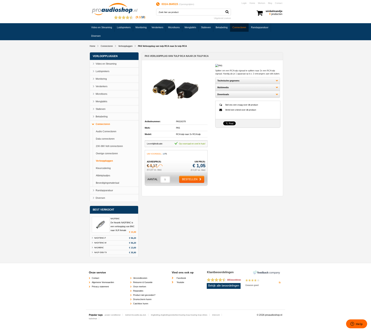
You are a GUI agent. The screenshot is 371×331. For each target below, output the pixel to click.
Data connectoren (105, 138)
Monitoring (141, 27)
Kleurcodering (103, 168)
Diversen (96, 36)
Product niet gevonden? (144, 295)
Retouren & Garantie (142, 282)
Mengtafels (190, 27)
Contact (278, 3)
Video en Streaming (101, 27)
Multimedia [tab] (223, 87)
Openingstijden (186, 4)
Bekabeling (222, 27)
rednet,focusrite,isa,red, (135, 315)
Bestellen (189, 179)
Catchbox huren (140, 303)
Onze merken (139, 286)
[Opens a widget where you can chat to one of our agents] (356, 324)
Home (252, 3)
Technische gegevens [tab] (228, 80)
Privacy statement (100, 286)
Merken (261, 3)
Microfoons (174, 27)
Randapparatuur (259, 27)
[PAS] (218, 65)
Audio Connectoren (106, 131)
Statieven (206, 27)
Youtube (180, 282)
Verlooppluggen (125, 46)
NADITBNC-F (100, 238)
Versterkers (157, 27)
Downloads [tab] (223, 94)
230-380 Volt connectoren (109, 146)
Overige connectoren (107, 153)
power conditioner (113, 315)
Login (244, 3)
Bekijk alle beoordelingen (223, 285)
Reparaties (138, 291)
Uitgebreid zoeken (222, 18)
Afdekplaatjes (103, 175)
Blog (270, 3)
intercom (216, 315)
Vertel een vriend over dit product (240, 110)
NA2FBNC (115, 219)
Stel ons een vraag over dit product (241, 105)
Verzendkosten (140, 278)
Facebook (181, 278)
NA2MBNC (99, 248)
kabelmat (93, 318)
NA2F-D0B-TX (100, 252)
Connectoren (239, 27)
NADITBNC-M (100, 243)
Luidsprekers (124, 27)
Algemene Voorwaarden (103, 282)
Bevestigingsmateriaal (107, 183)
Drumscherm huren (142, 299)
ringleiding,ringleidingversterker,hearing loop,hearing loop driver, (179, 315)
